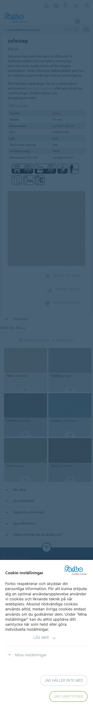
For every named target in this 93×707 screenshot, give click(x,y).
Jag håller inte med (63, 680)
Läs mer (41, 637)
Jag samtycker (68, 696)
